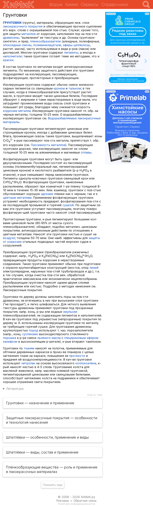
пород (33, 330)
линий (94, 267)
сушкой (68, 205)
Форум (55, 4)
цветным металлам (17, 197)
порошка (9, 338)
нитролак (28, 363)
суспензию (30, 334)
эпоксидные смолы (17, 45)
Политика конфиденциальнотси (76, 503)
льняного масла (49, 338)
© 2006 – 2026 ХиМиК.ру (76, 497)
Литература (15, 388)
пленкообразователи (45, 41)
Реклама (62, 500)
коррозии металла (17, 111)
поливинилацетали (47, 45)
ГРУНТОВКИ (12, 22)
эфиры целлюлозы (76, 45)
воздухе (9, 238)
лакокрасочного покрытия (23, 26)
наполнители (12, 56)
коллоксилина (85, 363)
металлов (28, 34)
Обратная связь (85, 500)
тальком (74, 88)
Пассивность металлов (48, 145)
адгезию (47, 194)
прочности (77, 356)
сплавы (86, 152)
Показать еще (53, 485)
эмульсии (70, 311)
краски (8, 60)
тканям (29, 348)
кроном (59, 88)
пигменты (71, 52)
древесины (11, 37)
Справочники (114, 4)
